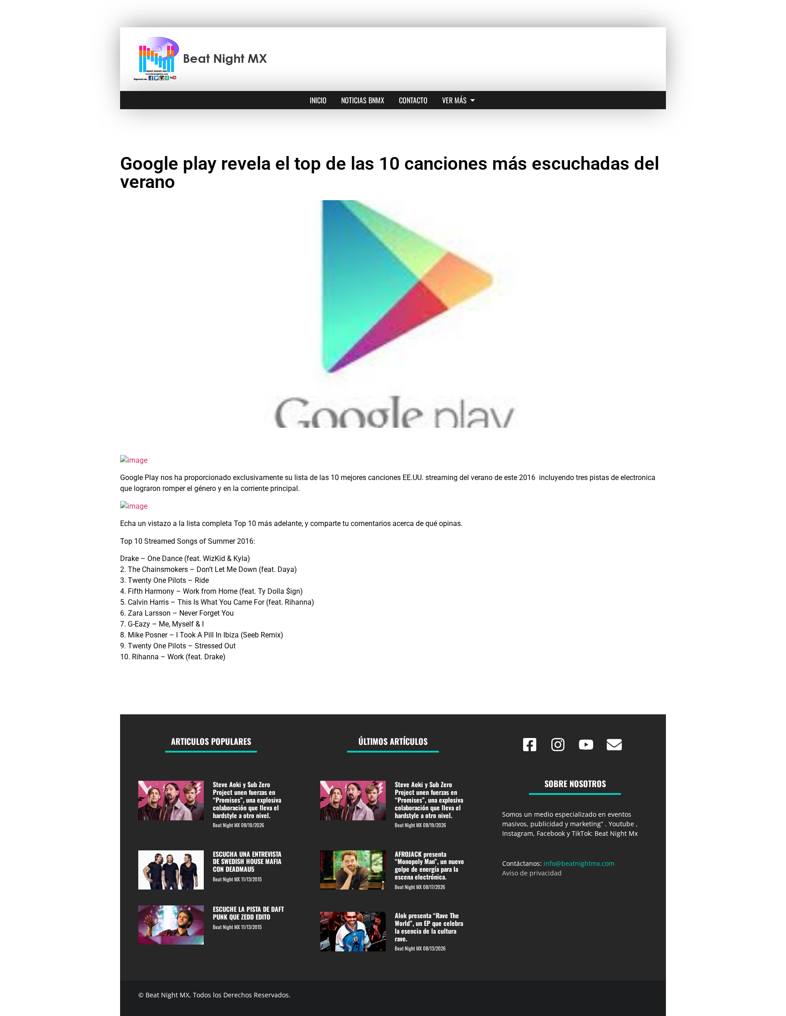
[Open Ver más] (472, 100)
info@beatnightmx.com (579, 863)
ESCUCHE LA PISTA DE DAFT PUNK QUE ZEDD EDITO (248, 912)
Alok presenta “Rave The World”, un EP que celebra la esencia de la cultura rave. (429, 926)
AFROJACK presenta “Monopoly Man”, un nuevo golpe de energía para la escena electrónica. (429, 865)
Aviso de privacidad (532, 873)
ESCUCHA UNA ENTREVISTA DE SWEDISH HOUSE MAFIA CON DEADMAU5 (247, 861)
